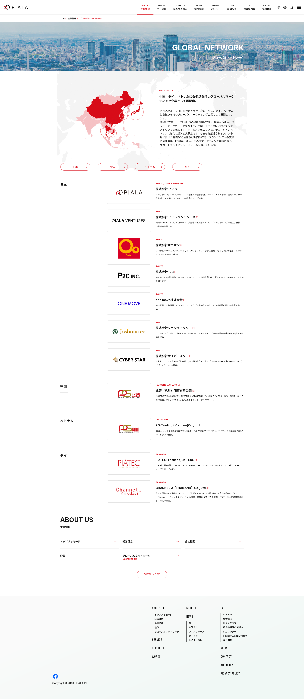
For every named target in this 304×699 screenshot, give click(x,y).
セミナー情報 (195, 640)
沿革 (157, 627)
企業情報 (72, 18)
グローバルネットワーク (167, 631)
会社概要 (159, 623)
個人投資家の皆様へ (233, 627)
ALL (191, 623)
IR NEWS (227, 614)
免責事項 (227, 618)
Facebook (55, 676)
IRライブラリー (230, 623)
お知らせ (193, 627)
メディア (193, 636)
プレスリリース (196, 631)
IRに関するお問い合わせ (235, 636)
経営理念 (159, 619)
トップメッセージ (163, 614)
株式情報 (227, 640)
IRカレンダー (229, 631)
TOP (62, 18)
